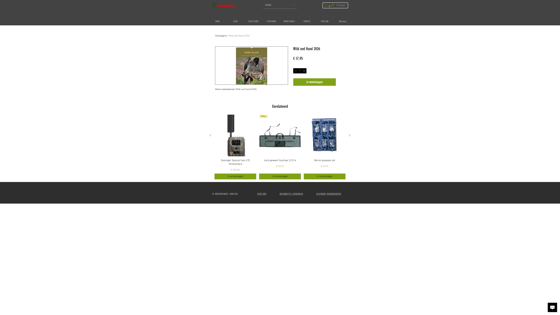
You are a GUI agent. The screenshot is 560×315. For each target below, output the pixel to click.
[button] (328, 5)
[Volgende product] (349, 135)
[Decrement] (295, 70)
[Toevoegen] (341, 82)
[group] (280, 147)
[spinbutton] (299, 70)
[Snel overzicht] (235, 135)
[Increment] (304, 70)
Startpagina (221, 35)
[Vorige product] (210, 135)
